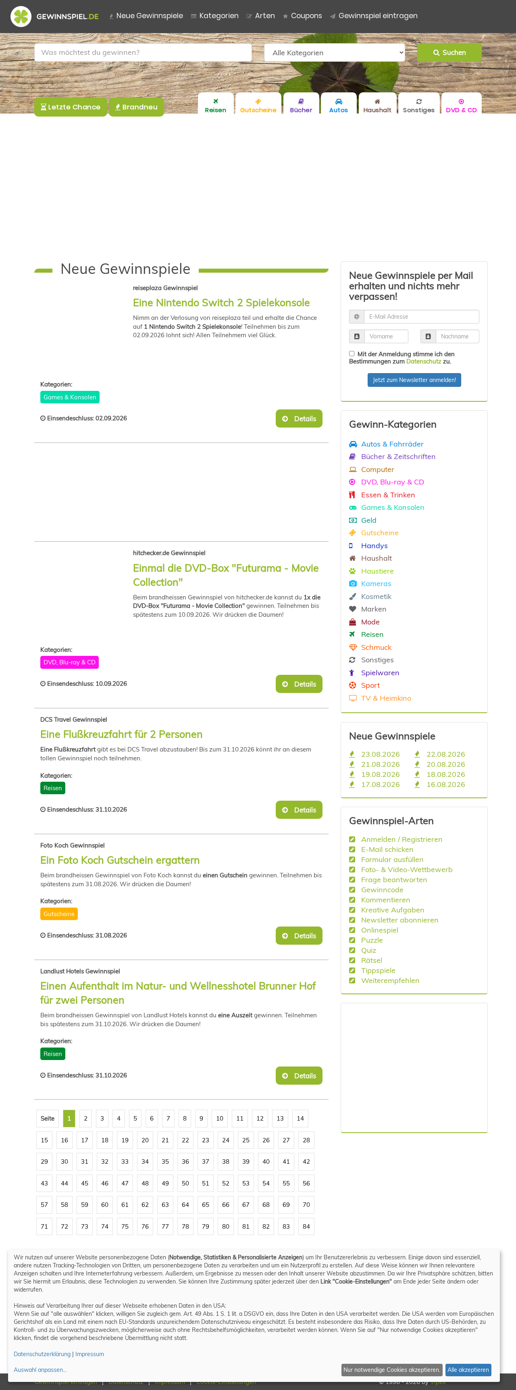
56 (306, 1183)
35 (165, 1161)
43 (44, 1183)
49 (165, 1183)
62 (145, 1204)
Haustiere (376, 570)
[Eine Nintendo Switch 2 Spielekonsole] (86, 325)
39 (246, 1161)
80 (225, 1226)
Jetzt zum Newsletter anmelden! (414, 380)
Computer (376, 469)
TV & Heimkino (385, 697)
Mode (369, 621)
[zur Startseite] (57, 16)
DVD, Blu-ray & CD (70, 662)
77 (165, 1226)
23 (205, 1140)
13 (280, 1118)
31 (84, 1161)
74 (104, 1226)
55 (286, 1183)
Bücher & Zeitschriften (397, 456)
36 (185, 1161)
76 (145, 1226)
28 (306, 1140)
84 (306, 1226)
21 (165, 1140)
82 (266, 1226)
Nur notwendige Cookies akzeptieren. (391, 1369)
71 (44, 1226)
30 (64, 1161)
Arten (265, 16)
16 (64, 1140)
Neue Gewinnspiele (150, 16)
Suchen (452, 52)
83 (286, 1226)
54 (266, 1183)
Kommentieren (384, 899)
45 (84, 1183)
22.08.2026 (444, 753)
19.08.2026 (379, 774)
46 (104, 1183)
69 (286, 1204)
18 (104, 1140)
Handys (373, 545)
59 (84, 1204)
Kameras (375, 583)
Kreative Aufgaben (391, 909)
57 (44, 1204)
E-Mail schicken (386, 849)
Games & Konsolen (70, 397)
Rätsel (370, 960)
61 (125, 1204)
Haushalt (375, 557)
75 (125, 1226)
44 (64, 1183)
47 (125, 1183)
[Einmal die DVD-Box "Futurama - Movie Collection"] (86, 590)
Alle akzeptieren (468, 1369)
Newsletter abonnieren (399, 919)
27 (286, 1140)
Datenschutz (423, 361)
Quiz (367, 949)
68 (266, 1204)
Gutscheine (59, 914)
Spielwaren (379, 672)
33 (125, 1161)
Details (302, 418)
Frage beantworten (393, 879)
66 (225, 1204)
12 (260, 1118)
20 (145, 1140)
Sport (369, 684)
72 (64, 1226)
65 (205, 1204)
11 (239, 1118)
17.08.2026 (379, 784)
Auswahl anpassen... (40, 1369)
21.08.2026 (379, 764)
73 (84, 1226)
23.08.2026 (379, 753)
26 (266, 1140)
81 (246, 1226)
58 (64, 1204)
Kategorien (219, 16)
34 (145, 1161)
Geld (368, 520)
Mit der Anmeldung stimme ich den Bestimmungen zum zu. (402, 357)
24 (225, 1140)
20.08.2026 (444, 764)
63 (165, 1204)
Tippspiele (377, 970)
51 (205, 1183)
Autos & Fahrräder (391, 443)
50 (185, 1183)
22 (185, 1140)
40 (266, 1161)
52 (225, 1183)
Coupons (306, 16)
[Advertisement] (258, 187)
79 (205, 1226)
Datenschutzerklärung (42, 1354)
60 (104, 1204)
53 (246, 1183)
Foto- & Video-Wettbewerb (406, 869)
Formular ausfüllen (391, 859)
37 (205, 1161)
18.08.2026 (444, 774)
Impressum (89, 1354)
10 (219, 1118)
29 (44, 1161)
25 (246, 1140)
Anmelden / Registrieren (401, 839)
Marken (373, 608)
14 (300, 1118)
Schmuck (375, 647)
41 (286, 1161)
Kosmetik (375, 596)
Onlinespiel (378, 929)
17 (84, 1140)
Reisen (53, 788)
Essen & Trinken (387, 494)
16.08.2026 (444, 784)
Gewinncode (381, 889)
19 (125, 1140)
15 (44, 1140)
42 (306, 1161)
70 (306, 1204)
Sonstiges (376, 659)
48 (145, 1183)
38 (225, 1161)
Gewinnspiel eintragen (378, 16)
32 (104, 1161)
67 (246, 1204)
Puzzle (371, 939)
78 (185, 1226)
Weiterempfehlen (389, 980)
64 (185, 1204)
